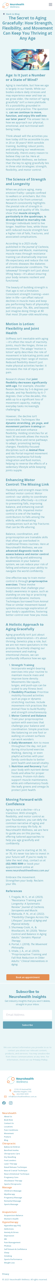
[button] (50, 4)
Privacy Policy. (40, 1059)
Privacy (5, 1274)
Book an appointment (28, 977)
